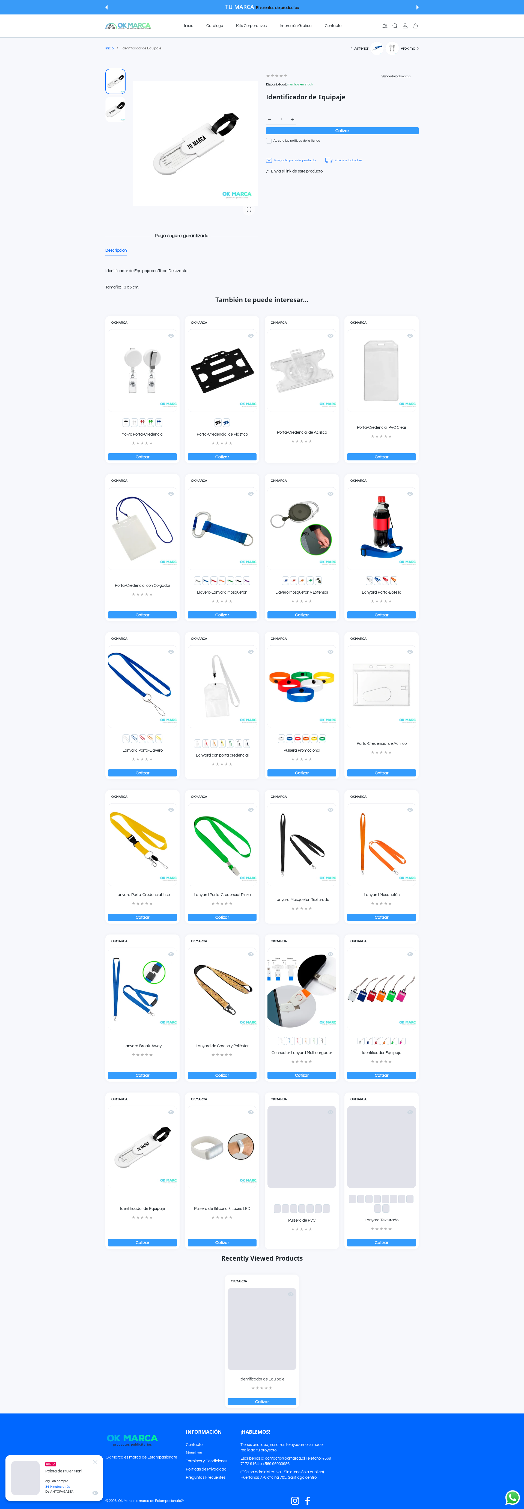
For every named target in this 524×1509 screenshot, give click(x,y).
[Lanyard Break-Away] (142, 989)
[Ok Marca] (128, 26)
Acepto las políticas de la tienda (296, 140)
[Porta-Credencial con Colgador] (142, 528)
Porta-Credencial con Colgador (142, 586)
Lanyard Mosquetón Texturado (302, 900)
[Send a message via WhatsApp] (512, 1497)
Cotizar (342, 131)
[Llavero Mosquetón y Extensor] (301, 528)
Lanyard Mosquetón (382, 895)
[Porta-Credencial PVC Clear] (381, 370)
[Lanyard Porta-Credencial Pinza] (222, 844)
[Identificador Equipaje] (381, 989)
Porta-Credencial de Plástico (222, 434)
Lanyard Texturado (381, 1220)
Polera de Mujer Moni (63, 1471)
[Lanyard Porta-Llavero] (142, 686)
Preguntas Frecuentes (205, 1477)
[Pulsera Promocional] (301, 686)
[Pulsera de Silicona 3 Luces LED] (222, 1147)
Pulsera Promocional (302, 750)
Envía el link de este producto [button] (297, 171)
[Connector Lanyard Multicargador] (301, 989)
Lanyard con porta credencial (222, 755)
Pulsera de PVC (301, 1220)
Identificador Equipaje (381, 1053)
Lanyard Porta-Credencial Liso (142, 895)
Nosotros (194, 1453)
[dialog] (395, 25)
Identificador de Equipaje (142, 1209)
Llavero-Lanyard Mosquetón (222, 592)
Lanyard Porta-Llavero (143, 750)
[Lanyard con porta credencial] (222, 686)
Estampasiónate (162, 1457)
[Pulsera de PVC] (301, 1147)
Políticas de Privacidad (206, 1469)
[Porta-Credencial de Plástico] (222, 370)
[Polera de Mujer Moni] (25, 1478)
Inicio (109, 48)
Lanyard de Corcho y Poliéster (222, 1046)
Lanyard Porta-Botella (381, 592)
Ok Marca (126, 1501)
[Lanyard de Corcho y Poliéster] (222, 989)
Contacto (194, 1445)
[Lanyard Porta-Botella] (381, 528)
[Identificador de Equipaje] (142, 1147)
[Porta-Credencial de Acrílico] (301, 370)
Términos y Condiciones (206, 1461)
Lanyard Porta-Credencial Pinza (222, 895)
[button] (106, 7)
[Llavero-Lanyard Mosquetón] (222, 528)
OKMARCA (119, 323)
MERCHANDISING (298, 8)
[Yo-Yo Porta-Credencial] (142, 370)
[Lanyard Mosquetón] (381, 844)
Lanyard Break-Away (142, 1046)
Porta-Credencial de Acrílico (302, 432)
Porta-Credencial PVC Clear (381, 427)
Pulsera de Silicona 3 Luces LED (222, 1209)
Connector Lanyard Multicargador (302, 1053)
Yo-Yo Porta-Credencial (142, 434)
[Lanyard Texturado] (381, 1147)
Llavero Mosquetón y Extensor (301, 592)
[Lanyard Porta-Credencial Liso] (142, 844)
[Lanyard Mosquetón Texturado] (301, 844)
